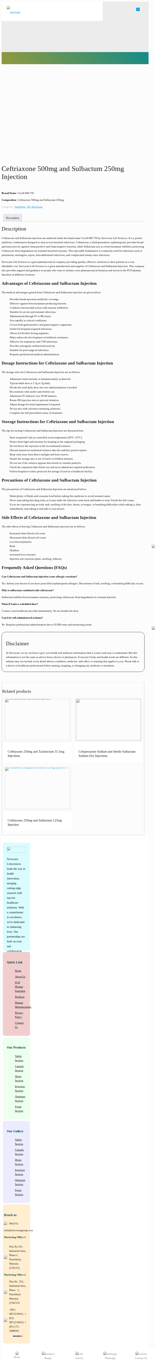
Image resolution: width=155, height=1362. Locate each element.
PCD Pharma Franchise (20, 986)
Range (48, 1358)
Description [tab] (12, 217)
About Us (20, 976)
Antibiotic (20, 206)
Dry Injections (35, 206)
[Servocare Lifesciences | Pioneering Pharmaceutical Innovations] (15, 12)
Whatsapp (110, 1358)
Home (18, 970)
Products (19, 996)
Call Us (79, 1358)
